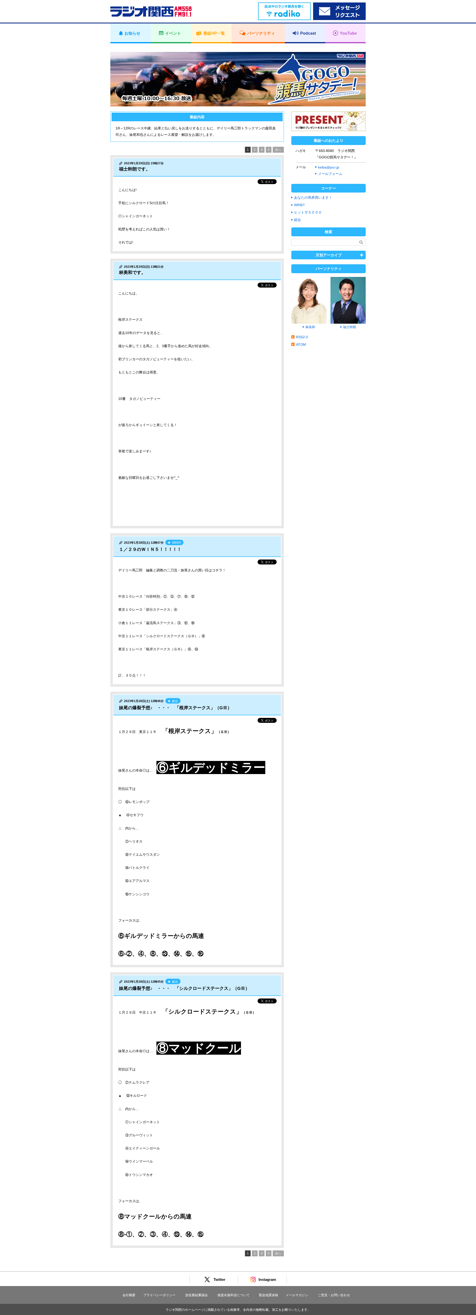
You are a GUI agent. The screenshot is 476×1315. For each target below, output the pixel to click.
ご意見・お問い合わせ (334, 1295)
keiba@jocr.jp (328, 167)
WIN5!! (299, 205)
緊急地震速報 (268, 1295)
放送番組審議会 (196, 1295)
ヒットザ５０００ (308, 212)
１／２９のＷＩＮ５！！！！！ (150, 549)
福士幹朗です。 (134, 169)
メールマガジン (297, 1295)
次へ (278, 149)
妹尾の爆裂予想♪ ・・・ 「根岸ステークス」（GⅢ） (175, 707)
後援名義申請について (233, 1295)
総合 (297, 220)
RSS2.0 (302, 337)
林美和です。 (132, 272)
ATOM (301, 344)
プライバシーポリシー (159, 1295)
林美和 (310, 327)
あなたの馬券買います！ (313, 197)
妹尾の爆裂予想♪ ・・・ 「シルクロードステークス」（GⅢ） (184, 988)
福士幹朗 (349, 327)
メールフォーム (330, 174)
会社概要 (128, 1295)
